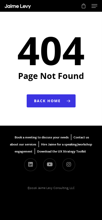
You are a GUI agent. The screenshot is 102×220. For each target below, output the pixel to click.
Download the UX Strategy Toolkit (61, 151)
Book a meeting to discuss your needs (42, 137)
